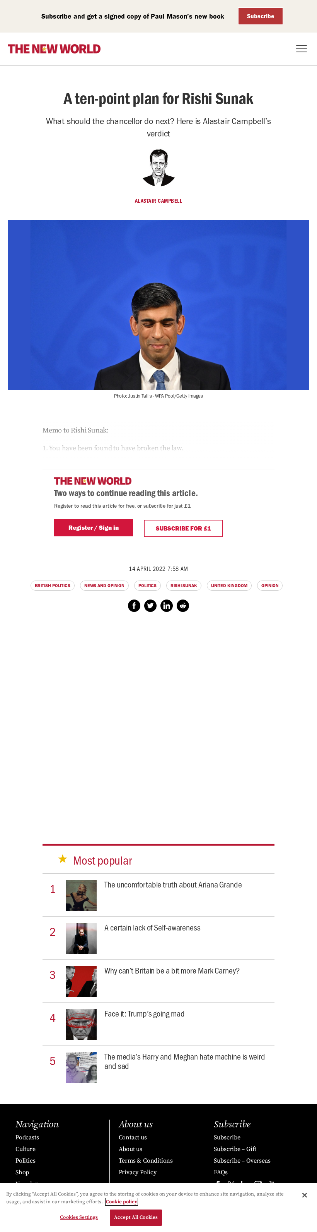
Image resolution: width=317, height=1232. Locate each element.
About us (130, 1149)
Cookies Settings (79, 1217)
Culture (25, 1149)
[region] (158, 1207)
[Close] (304, 1195)
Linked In (166, 606)
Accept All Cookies (136, 1217)
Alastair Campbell (158, 200)
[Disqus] (158, 720)
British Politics (52, 585)
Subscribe (260, 16)
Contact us (133, 1137)
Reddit (183, 606)
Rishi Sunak (183, 585)
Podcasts (27, 1137)
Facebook (134, 606)
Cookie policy (121, 1202)
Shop (22, 1172)
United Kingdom (229, 585)
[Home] (54, 48)
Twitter (150, 606)
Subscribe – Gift (235, 1149)
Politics (147, 585)
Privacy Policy (138, 1172)
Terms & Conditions (146, 1161)
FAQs (220, 1172)
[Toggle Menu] (301, 49)
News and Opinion (104, 585)
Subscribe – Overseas (242, 1161)
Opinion (269, 585)
